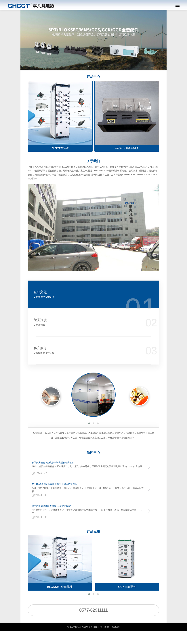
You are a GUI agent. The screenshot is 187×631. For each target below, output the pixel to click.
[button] (89, 423)
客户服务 (44, 350)
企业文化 (44, 294)
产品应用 (93, 531)
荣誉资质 (40, 322)
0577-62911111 (93, 610)
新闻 (93, 452)
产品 (93, 76)
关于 (93, 161)
